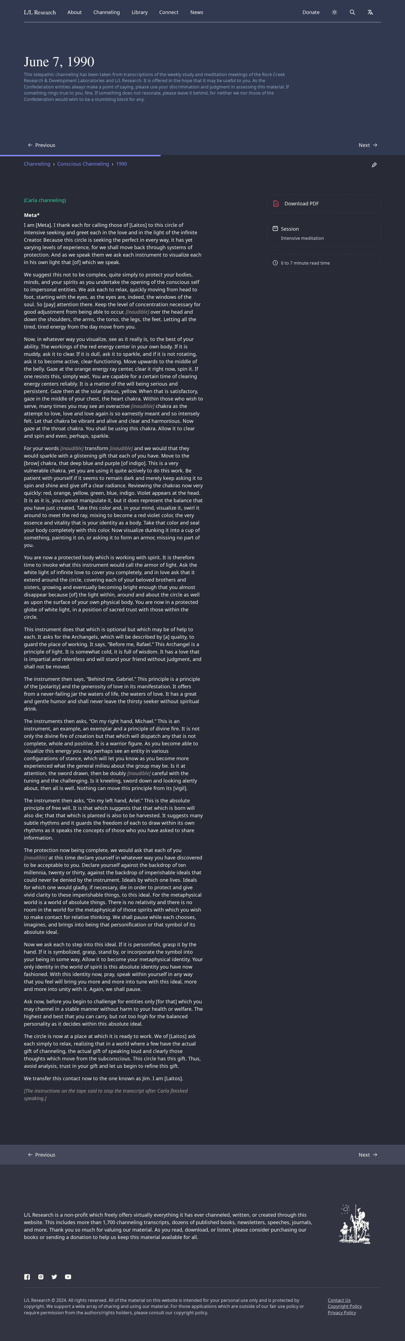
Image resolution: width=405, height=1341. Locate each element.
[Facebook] (27, 1275)
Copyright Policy (345, 1306)
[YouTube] (68, 1275)
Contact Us (339, 1300)
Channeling (106, 12)
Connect (170, 12)
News (198, 12)
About (76, 12)
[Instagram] (41, 1275)
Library (141, 12)
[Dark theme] (334, 12)
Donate (311, 12)
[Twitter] (54, 1275)
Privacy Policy (342, 1313)
